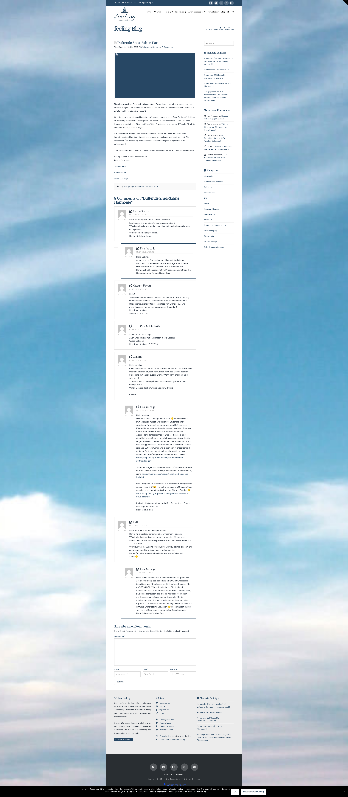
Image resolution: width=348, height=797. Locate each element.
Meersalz (208, 220)
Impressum (163, 710)
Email (145, 669)
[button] (345, 2)
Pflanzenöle (209, 236)
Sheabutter (140, 186)
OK (235, 791)
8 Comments (167, 47)
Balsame (208, 187)
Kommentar (119, 636)
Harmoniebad (120, 172)
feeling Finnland (166, 719)
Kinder (207, 203)
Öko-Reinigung (210, 230)
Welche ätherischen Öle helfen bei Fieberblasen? (216, 127)
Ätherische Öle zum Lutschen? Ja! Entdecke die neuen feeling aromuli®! (218, 61)
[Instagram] (226, 3)
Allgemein (208, 176)
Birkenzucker (209, 192)
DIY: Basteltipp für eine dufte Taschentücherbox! (214, 138)
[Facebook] (211, 3)
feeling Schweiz (166, 726)
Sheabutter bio (120, 166)
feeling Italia (164, 723)
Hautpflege (129, 186)
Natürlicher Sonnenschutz (215, 225)
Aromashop (164, 703)
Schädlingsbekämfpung (214, 247)
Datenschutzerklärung (253, 791)
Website (173, 669)
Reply (121, 220)
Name (117, 669)
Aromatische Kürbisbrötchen (216, 69)
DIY (141, 47)
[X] (216, 3)
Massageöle (209, 214)
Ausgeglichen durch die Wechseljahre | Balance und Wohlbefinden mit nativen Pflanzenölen (214, 737)
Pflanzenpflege (210, 241)
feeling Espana (165, 729)
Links (161, 713)
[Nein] (344, 791)
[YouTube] (221, 3)
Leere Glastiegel (121, 179)
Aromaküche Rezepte (213, 181)
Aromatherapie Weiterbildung (171, 739)
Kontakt (162, 706)
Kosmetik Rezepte (152, 47)
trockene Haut (151, 186)
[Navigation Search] (232, 14)
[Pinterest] (231, 3)
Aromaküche (164, 736)
